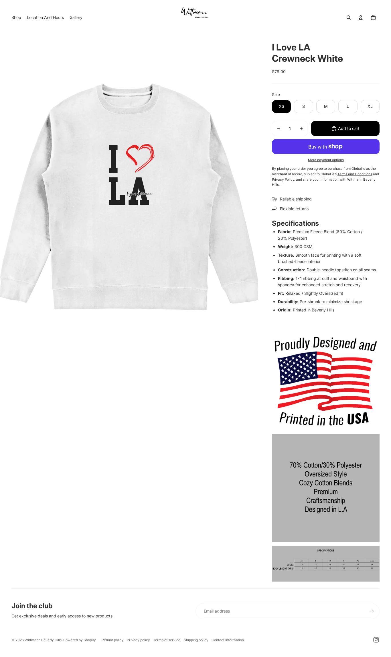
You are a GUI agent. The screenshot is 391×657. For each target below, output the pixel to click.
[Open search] (348, 17)
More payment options (326, 160)
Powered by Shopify (79, 640)
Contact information (228, 640)
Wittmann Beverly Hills (43, 640)
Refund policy (113, 640)
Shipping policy (196, 640)
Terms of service (166, 640)
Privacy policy (138, 640)
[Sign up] (371, 611)
